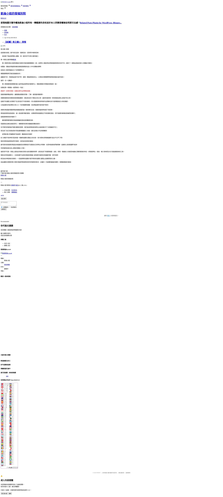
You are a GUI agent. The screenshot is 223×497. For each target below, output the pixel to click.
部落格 (6, 32)
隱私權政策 (121, 472)
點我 (14, 60)
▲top (2, 195)
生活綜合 (14, 190)
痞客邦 (13, 185)
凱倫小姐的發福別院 (13, 13)
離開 (10, 493)
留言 (17, 185)
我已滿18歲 (4, 493)
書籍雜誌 (14, 192)
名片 (5, 34)
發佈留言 (3, 209)
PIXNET (98, 472)
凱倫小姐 (3, 175)
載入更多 (3, 198)
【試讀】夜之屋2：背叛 (15, 42)
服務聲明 (128, 472)
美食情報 (15, 27)
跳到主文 (3, 18)
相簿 (5, 30)
